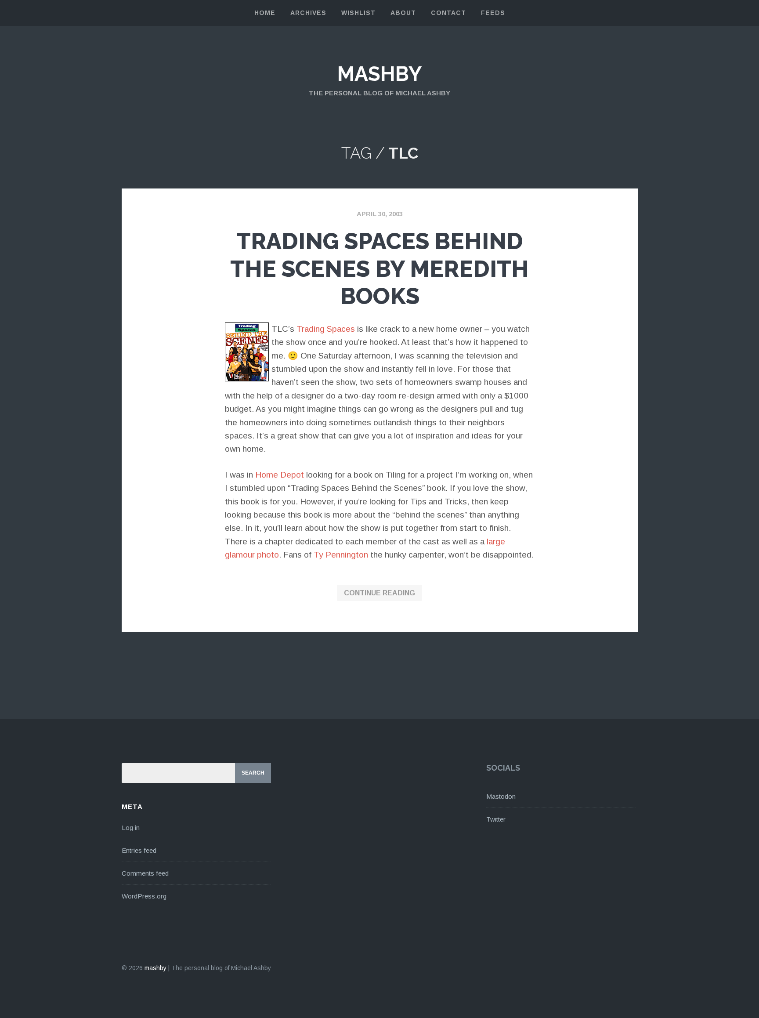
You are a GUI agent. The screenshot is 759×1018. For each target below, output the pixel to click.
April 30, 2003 (380, 213)
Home (264, 12)
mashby (379, 74)
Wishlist (358, 12)
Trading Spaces (325, 328)
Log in (131, 827)
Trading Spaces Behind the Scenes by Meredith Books (379, 268)
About (403, 12)
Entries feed (139, 850)
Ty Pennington (341, 554)
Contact (448, 12)
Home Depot (279, 474)
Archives (308, 12)
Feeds (493, 12)
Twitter (496, 819)
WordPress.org (144, 896)
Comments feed (145, 873)
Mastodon (501, 796)
